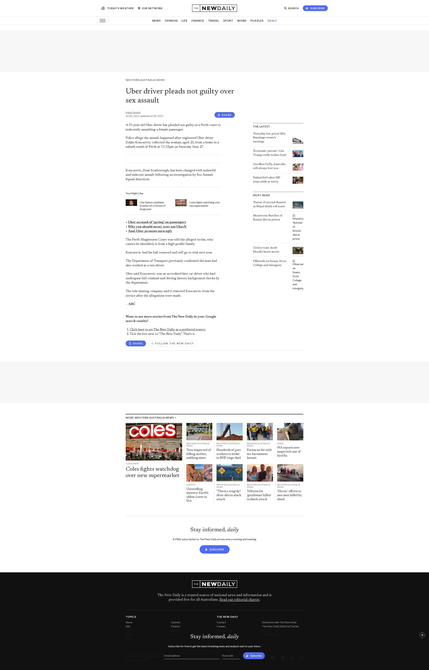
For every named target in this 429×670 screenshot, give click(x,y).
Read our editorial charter (239, 600)
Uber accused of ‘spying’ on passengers (157, 222)
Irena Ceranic (133, 112)
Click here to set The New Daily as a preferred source (167, 329)
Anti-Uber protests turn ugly (150, 231)
